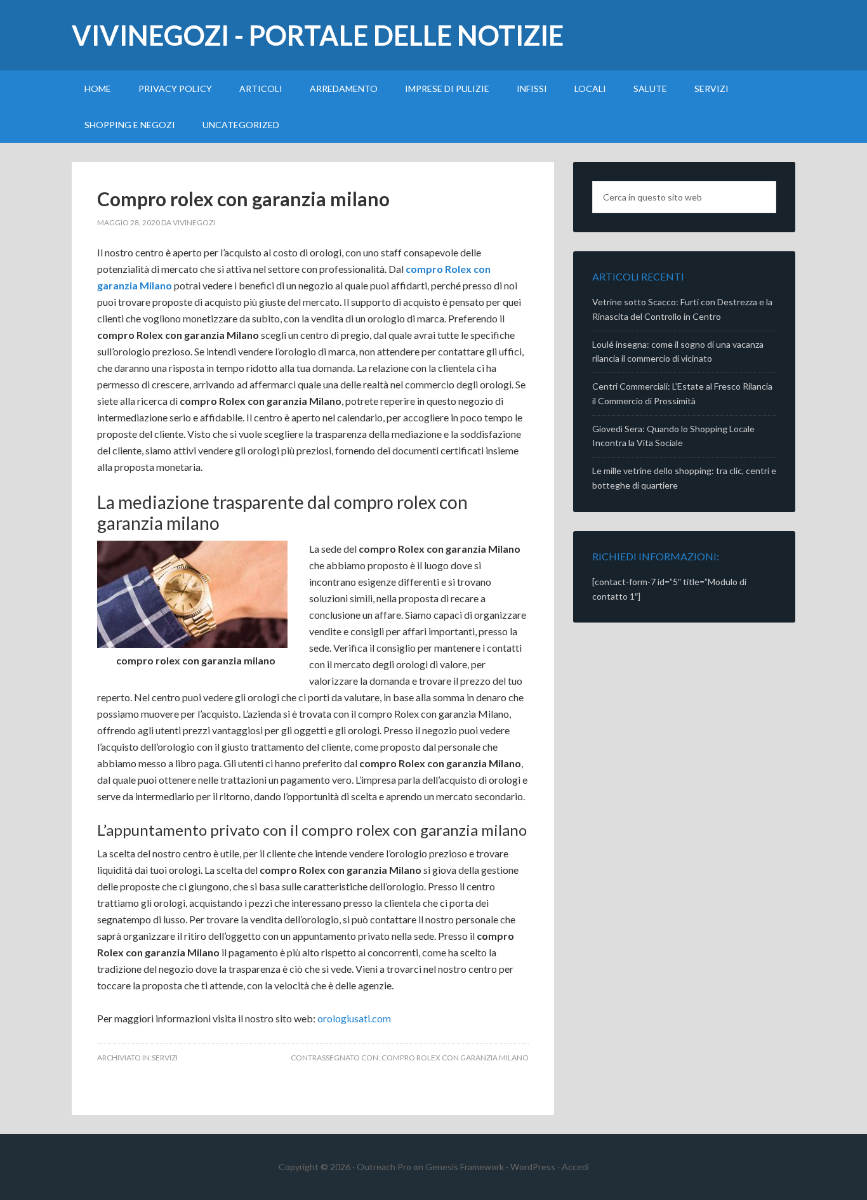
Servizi (165, 1057)
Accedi (575, 1166)
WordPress (532, 1166)
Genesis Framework (464, 1166)
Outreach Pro (384, 1166)
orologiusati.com (354, 1018)
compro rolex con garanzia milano (455, 1057)
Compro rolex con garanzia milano (243, 198)
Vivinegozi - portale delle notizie (318, 35)
